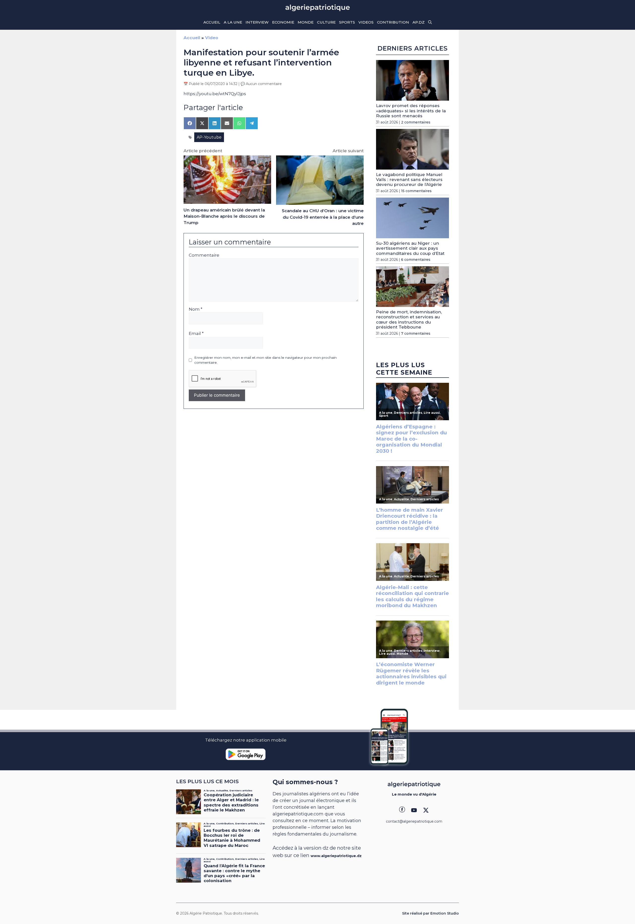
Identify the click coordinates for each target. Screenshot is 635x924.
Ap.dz (419, 22)
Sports (347, 22)
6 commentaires (415, 259)
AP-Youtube (209, 137)
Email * (196, 333)
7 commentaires (415, 333)
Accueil (211, 22)
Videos (366, 22)
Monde (306, 22)
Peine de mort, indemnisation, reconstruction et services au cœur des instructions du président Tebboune (409, 319)
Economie (283, 22)
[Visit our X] (426, 810)
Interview (257, 22)
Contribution (393, 22)
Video (211, 37)
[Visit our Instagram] (414, 810)
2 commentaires (415, 122)
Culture (326, 22)
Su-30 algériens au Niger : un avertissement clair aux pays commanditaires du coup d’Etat (410, 248)
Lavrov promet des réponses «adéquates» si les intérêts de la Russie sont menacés (411, 110)
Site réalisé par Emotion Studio (430, 913)
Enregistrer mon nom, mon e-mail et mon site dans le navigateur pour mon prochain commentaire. (265, 360)
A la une (233, 22)
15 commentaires (416, 191)
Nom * (195, 309)
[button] (430, 22)
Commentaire (204, 255)
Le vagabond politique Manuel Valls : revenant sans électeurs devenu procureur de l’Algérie (409, 179)
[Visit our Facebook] (402, 810)
